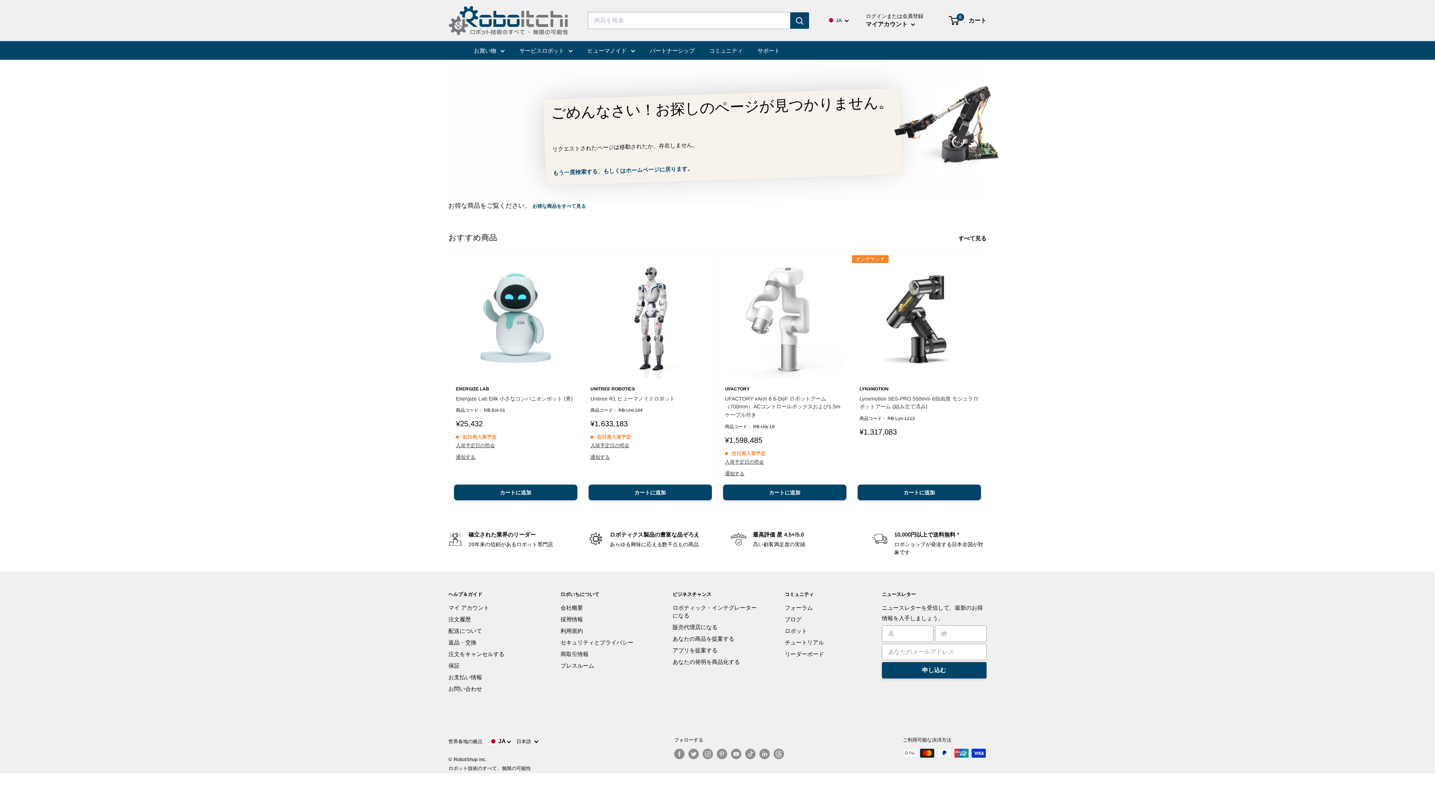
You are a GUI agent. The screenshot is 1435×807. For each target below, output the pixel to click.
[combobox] (689, 20)
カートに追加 (515, 492)
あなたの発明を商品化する (706, 662)
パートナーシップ (672, 50)
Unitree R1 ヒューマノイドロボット (632, 399)
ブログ (793, 619)
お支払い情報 (465, 677)
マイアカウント (887, 24)
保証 (454, 665)
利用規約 (572, 631)
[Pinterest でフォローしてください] (722, 754)
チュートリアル (804, 642)
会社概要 (572, 608)
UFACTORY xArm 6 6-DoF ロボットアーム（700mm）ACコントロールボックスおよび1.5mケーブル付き (782, 407)
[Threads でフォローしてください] (779, 754)
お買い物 (486, 50)
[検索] (799, 20)
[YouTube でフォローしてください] (736, 754)
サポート (768, 50)
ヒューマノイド (607, 50)
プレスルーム (577, 665)
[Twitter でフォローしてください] (693, 754)
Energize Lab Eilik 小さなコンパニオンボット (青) (514, 399)
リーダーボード (804, 654)
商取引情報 (575, 654)
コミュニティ (726, 50)
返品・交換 (462, 642)
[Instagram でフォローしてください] (708, 754)
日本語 (525, 741)
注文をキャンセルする (476, 654)
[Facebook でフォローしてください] (679, 754)
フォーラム (799, 608)
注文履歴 (459, 619)
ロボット (796, 631)
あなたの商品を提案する (703, 639)
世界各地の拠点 (465, 741)
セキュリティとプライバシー (597, 642)
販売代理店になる (695, 627)
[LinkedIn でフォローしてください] (764, 754)
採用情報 (572, 619)
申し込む (934, 670)
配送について (465, 631)
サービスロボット (542, 50)
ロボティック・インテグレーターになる (715, 612)
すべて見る (973, 238)
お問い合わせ (465, 689)
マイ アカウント (468, 608)
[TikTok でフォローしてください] (750, 754)
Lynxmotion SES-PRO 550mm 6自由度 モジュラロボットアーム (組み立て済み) (919, 403)
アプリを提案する (695, 650)
